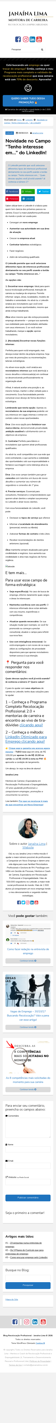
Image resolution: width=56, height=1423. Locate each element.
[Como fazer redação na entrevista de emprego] (28, 933)
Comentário (13, 1115)
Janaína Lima (37, 133)
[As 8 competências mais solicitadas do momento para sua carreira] (28, 1056)
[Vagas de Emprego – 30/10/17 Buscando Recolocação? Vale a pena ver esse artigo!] (28, 990)
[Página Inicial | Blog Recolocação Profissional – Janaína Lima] (28, 18)
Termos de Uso (15, 1365)
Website (28, 847)
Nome (10, 1144)
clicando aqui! (31, 725)
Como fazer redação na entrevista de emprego (28, 951)
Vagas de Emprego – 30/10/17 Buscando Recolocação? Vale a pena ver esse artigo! (28, 1016)
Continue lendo (27, 960)
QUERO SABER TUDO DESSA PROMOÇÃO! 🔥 (28, 100)
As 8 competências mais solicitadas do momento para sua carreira (28, 1080)
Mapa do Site (11, 1299)
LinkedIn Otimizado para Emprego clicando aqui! (26, 739)
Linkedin (9, 133)
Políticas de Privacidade (40, 1361)
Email (10, 1160)
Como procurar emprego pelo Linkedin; (29, 1257)
